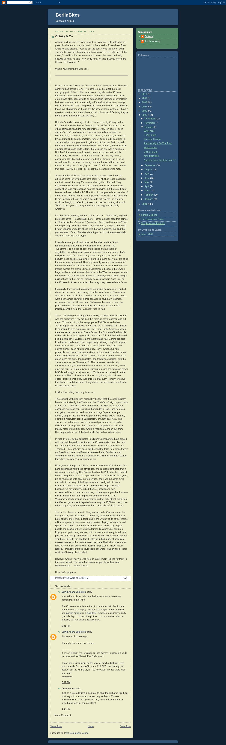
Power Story (150, 135)
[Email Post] (125, 578)
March (148, 190)
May (147, 182)
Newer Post (56, 726)
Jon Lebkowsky (152, 41)
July (147, 174)
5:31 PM (66, 626)
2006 (145, 111)
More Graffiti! (150, 147)
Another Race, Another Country (160, 160)
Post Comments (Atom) (76, 733)
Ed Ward (149, 36)
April (147, 186)
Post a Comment (62, 715)
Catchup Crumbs (152, 139)
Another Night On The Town (158, 143)
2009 (145, 98)
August (149, 169)
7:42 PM (66, 682)
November (150, 123)
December (150, 119)
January (149, 199)
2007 (145, 107)
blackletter (92, 613)
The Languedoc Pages (152, 219)
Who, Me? (149, 131)
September (150, 165)
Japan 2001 (147, 234)
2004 (145, 204)
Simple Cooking (149, 215)
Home (91, 726)
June (147, 178)
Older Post (125, 726)
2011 (145, 94)
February (149, 195)
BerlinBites (68, 15)
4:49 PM (66, 709)
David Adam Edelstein (74, 592)
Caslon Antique (73, 613)
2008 (145, 102)
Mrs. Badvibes (151, 156)
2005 (145, 115)
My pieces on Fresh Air (153, 223)
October (149, 127)
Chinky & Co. (150, 152)
